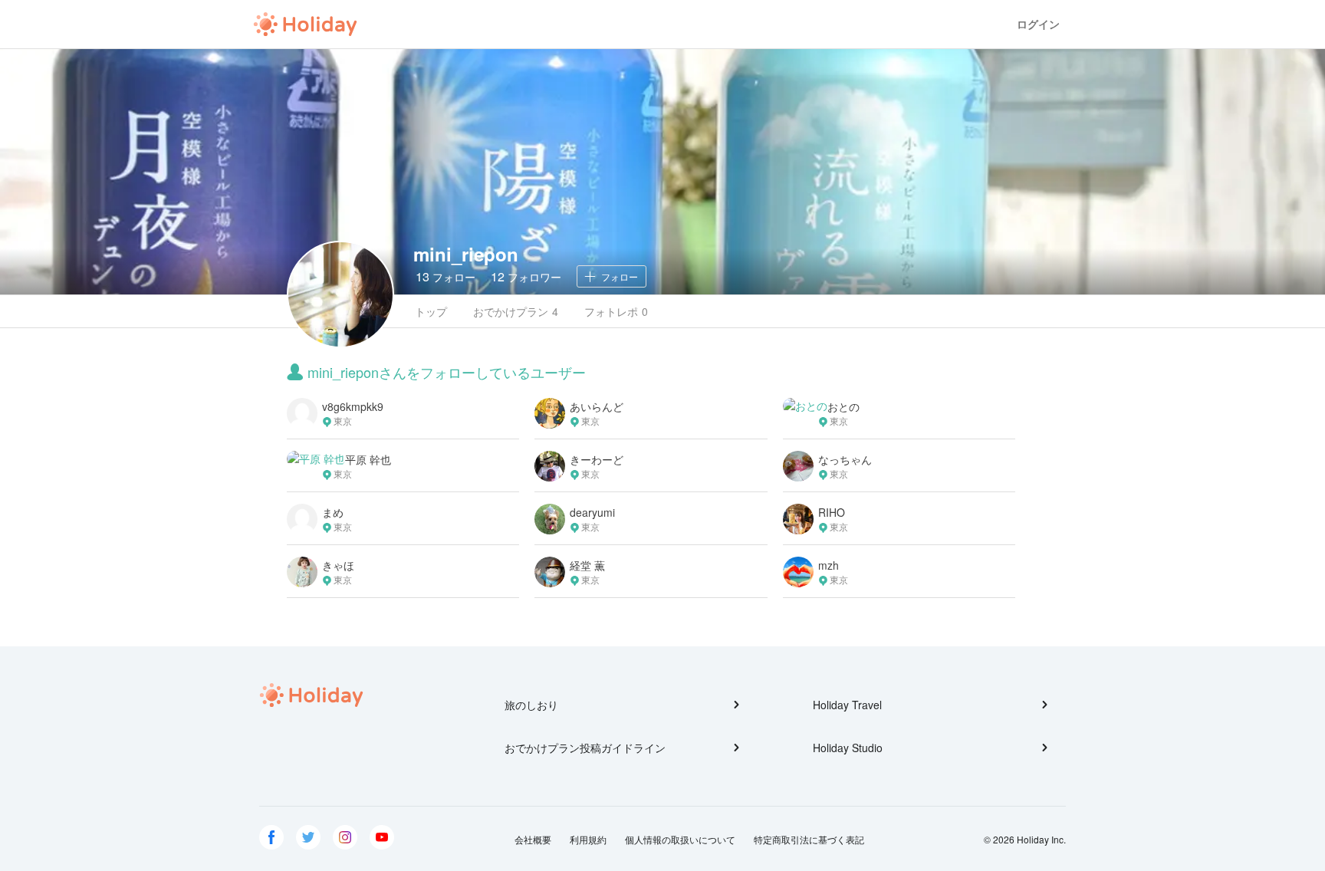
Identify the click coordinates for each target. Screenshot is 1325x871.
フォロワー (526, 276)
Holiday (305, 24)
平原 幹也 (368, 459)
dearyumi (592, 512)
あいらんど (596, 406)
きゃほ (338, 565)
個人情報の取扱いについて (680, 839)
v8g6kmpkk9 (352, 406)
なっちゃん (845, 459)
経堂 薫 (587, 565)
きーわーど (596, 459)
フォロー (445, 276)
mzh (828, 565)
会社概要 (533, 839)
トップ (431, 311)
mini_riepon (465, 254)
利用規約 (588, 839)
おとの (843, 406)
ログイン (1038, 24)
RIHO (831, 512)
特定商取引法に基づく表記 (809, 839)
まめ (333, 512)
